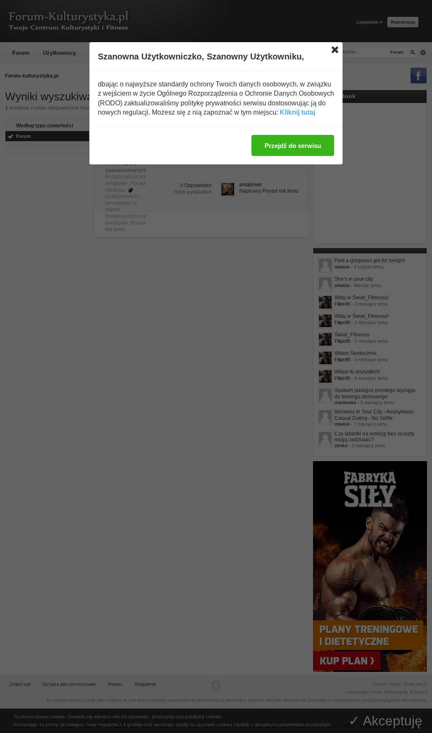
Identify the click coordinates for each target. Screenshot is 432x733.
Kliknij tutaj (297, 112)
